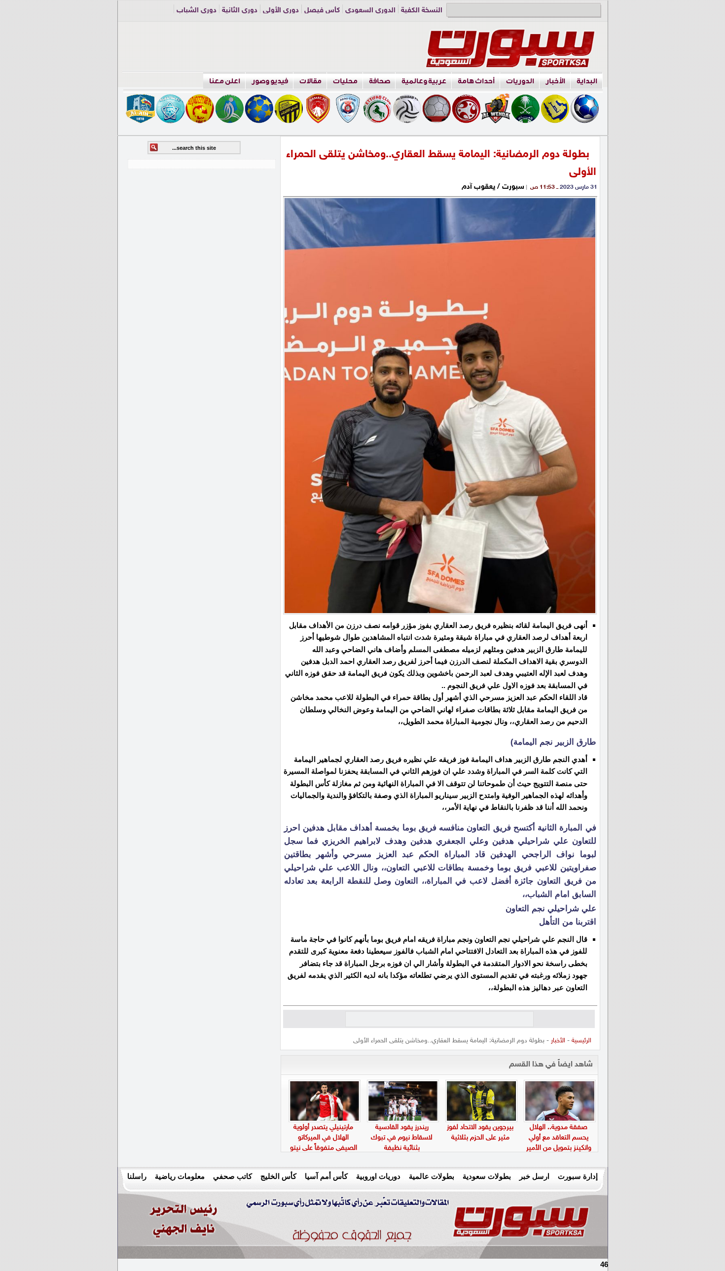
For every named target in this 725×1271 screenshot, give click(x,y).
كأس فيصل (322, 10)
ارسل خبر (534, 1176)
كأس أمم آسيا (326, 1176)
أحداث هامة (476, 81)
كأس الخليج (278, 1176)
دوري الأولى (281, 10)
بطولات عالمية (431, 1176)
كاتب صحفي (232, 1176)
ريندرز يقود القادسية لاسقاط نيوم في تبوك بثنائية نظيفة (402, 1137)
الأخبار (555, 81)
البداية (587, 81)
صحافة (379, 81)
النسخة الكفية (421, 10)
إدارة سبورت (578, 1176)
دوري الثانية (239, 10)
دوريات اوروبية (378, 1176)
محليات (345, 81)
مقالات (310, 81)
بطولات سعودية (487, 1176)
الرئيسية (581, 1041)
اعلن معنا (224, 81)
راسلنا (136, 1176)
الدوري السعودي (370, 10)
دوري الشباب (197, 10)
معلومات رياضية (180, 1176)
